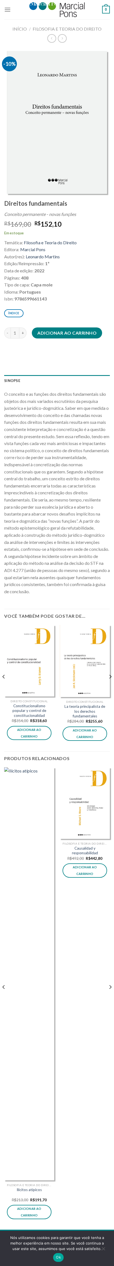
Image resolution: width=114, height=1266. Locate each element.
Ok (58, 1257)
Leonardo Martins (43, 256)
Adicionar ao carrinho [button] (29, 733)
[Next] (110, 687)
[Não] (103, 1250)
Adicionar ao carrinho (67, 332)
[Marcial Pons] (57, 9)
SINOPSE (12, 380)
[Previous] (4, 687)
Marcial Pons (32, 249)
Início (19, 28)
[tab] (57, 380)
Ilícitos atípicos (29, 1190)
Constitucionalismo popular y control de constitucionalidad (29, 711)
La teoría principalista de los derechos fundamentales (84, 711)
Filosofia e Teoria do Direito (67, 28)
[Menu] (7, 9)
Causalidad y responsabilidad (85, 850)
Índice (13, 313)
